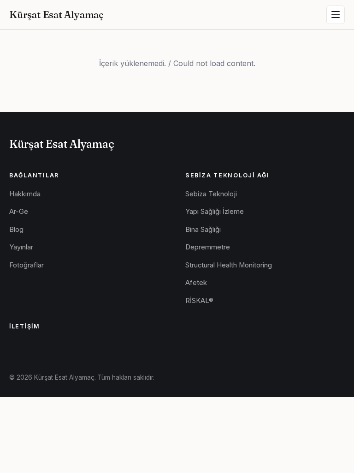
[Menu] (335, 15)
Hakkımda (25, 194)
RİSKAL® (199, 301)
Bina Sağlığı (203, 229)
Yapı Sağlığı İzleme (214, 211)
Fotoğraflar (26, 265)
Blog (16, 229)
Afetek (196, 283)
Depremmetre (207, 247)
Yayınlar (21, 247)
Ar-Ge (18, 211)
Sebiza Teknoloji (211, 194)
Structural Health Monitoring (228, 265)
